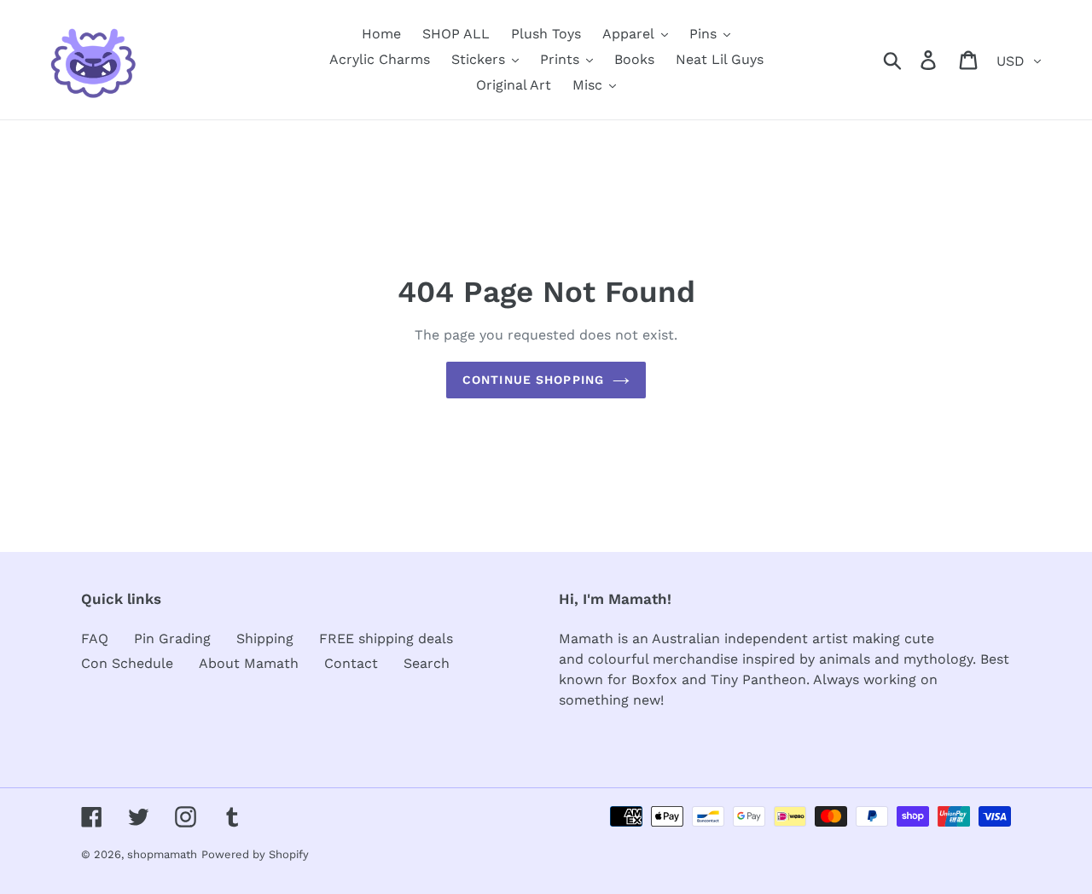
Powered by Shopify (255, 854)
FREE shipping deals (386, 638)
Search (427, 663)
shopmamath (162, 854)
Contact (351, 663)
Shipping (264, 638)
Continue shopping (533, 379)
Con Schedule (127, 663)
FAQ (94, 638)
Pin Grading (172, 638)
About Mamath (249, 663)
